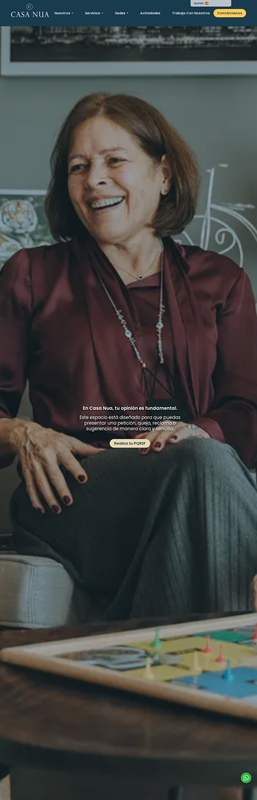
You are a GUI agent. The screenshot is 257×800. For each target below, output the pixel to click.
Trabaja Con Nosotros (191, 13)
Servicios (92, 13)
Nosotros (62, 13)
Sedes (120, 13)
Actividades (150, 13)
